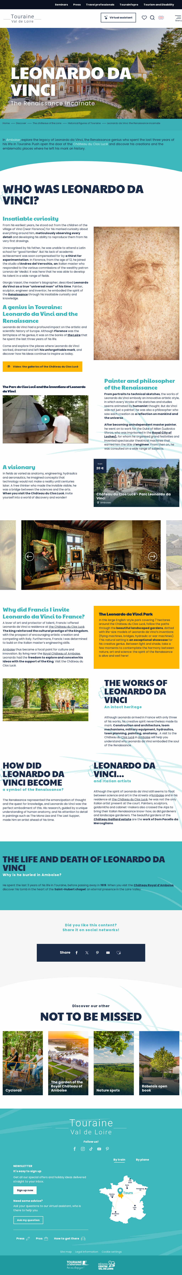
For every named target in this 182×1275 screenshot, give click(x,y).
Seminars (61, 4)
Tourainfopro (129, 4)
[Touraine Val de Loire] (22, 19)
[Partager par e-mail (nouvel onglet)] (108, 953)
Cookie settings (112, 1252)
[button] (152, 17)
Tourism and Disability (159, 4)
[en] (161, 17)
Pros (39, 1238)
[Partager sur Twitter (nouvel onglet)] (87, 953)
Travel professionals (100, 4)
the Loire (74, 335)
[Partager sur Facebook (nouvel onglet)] (76, 953)
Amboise (13, 140)
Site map (66, 1252)
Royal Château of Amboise (61, 654)
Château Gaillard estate (112, 819)
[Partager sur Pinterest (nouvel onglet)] (97, 953)
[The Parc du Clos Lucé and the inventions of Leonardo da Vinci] (45, 419)
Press (77, 4)
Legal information (86, 1252)
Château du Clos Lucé (90, 144)
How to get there (66, 1238)
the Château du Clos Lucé (66, 627)
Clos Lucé (127, 737)
